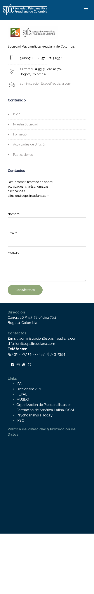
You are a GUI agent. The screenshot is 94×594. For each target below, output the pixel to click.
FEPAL (21, 394)
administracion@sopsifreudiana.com (45, 83)
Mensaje (13, 252)
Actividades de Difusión (29, 144)
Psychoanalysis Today (34, 415)
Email (11, 233)
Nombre (13, 214)
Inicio (17, 114)
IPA (19, 384)
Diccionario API (28, 389)
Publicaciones (23, 154)
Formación (20, 134)
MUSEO (22, 399)
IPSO (20, 420)
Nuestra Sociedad (25, 124)
